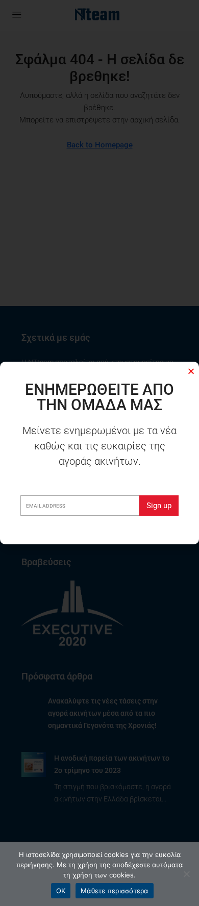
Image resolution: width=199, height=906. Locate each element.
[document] (99, 453)
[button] (191, 371)
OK (61, 891)
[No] (186, 874)
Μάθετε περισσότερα (114, 891)
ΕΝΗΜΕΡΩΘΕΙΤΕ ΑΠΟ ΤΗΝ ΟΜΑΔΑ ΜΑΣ (99, 397)
